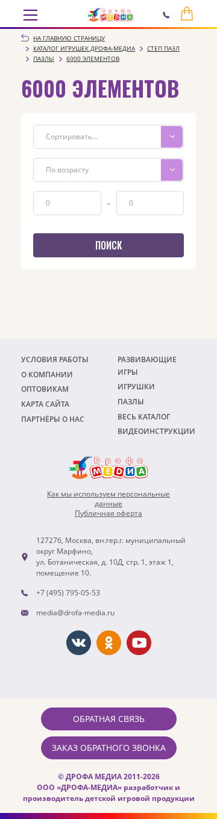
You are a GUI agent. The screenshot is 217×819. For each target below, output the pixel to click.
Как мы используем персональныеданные (108, 499)
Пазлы (131, 402)
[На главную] (110, 15)
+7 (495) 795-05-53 (68, 593)
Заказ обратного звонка (109, 747)
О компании (47, 374)
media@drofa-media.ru (75, 612)
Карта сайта (45, 404)
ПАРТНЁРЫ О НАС (52, 419)
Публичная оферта (108, 513)
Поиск (108, 245)
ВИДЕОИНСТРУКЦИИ (156, 431)
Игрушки (136, 386)
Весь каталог (144, 417)
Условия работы (55, 359)
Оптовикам (45, 389)
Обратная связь (109, 718)
